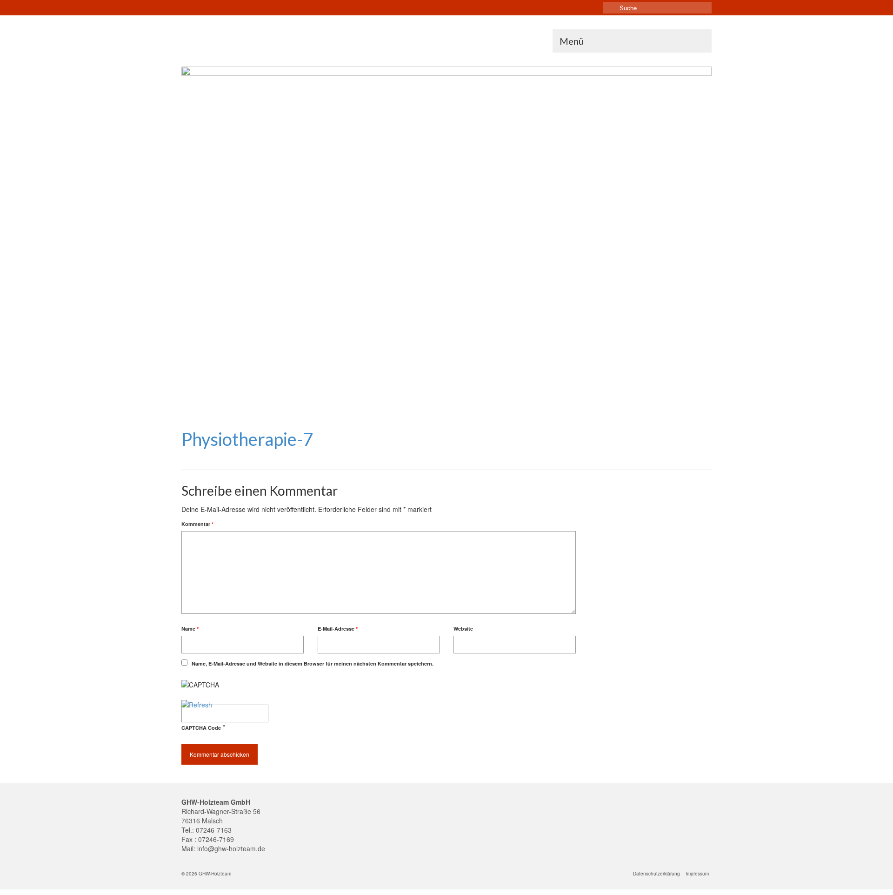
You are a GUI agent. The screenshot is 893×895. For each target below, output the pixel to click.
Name (190, 628)
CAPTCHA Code (201, 727)
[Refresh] (196, 704)
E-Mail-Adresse (338, 628)
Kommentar (197, 523)
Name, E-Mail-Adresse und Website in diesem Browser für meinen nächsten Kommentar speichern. (312, 663)
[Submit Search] (610, 7)
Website (463, 628)
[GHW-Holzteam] (265, 36)
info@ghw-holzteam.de (231, 848)
